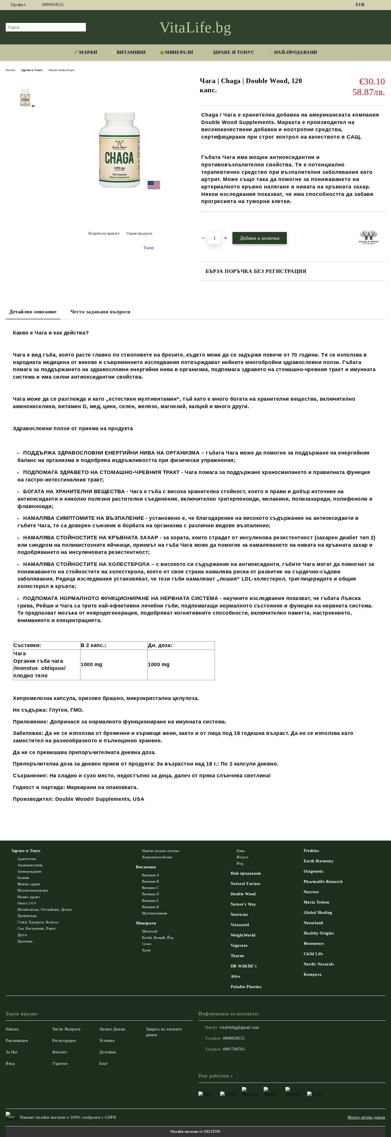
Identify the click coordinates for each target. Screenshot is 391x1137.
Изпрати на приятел (104, 233)
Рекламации (17, 1040)
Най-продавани (246, 873)
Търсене (60, 1063)
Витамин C (150, 888)
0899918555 (53, 5)
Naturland (313, 923)
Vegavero (239, 945)
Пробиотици (27, 916)
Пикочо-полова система (160, 851)
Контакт (59, 1052)
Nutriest (311, 892)
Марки (88, 52)
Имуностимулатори (61, 70)
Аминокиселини (30, 865)
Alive (235, 976)
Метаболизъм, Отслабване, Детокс (44, 910)
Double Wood (243, 894)
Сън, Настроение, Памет (36, 928)
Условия (106, 1040)
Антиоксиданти (29, 872)
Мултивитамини (154, 913)
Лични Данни (112, 1029)
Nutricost (239, 914)
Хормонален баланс (157, 857)
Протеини (25, 941)
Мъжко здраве (28, 897)
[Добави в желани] (211, 221)
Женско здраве (28, 884)
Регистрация (64, 1040)
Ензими (23, 878)
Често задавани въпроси (100, 311)
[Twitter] (382, 5)
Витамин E (150, 901)
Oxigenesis (313, 871)
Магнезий (149, 931)
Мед (239, 863)
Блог (103, 1063)
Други (22, 935)
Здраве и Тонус (234, 52)
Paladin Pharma (246, 987)
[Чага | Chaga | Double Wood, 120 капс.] (120, 221)
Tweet (148, 248)
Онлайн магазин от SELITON (195, 1132)
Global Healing (318, 912)
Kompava (313, 974)
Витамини (131, 52)
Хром (146, 950)
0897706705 (234, 1049)
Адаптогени (26, 859)
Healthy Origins (319, 933)
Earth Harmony (318, 861)
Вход (10, 1063)
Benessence (314, 943)
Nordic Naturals (319, 964)
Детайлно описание (33, 311)
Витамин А (150, 875)
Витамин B (150, 882)
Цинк (240, 851)
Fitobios (311, 851)
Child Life (313, 954)
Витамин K (150, 907)
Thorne (237, 956)
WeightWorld (243, 935)
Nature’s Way (243, 904)
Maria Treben (316, 902)
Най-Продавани (295, 52)
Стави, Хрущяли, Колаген (37, 922)
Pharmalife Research (323, 882)
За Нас (12, 1052)
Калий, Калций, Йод (158, 938)
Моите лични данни (366, 1117)
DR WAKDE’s (244, 966)
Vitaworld (240, 925)
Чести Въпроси (66, 1029)
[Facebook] (373, 5)
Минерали (179, 52)
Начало (10, 70)
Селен (146, 944)
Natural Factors (245, 884)
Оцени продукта (139, 233)
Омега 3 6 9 (26, 903)
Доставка (107, 1052)
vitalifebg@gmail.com (239, 1027)
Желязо (242, 857)
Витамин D (150, 894)
